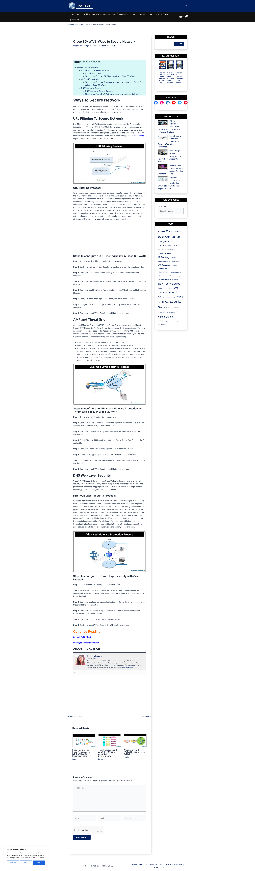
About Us (143, 864)
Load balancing (163, 269)
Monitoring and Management (169, 272)
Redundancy (162, 297)
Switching (170, 312)
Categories (162, 206)
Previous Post (75, 717)
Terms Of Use (165, 864)
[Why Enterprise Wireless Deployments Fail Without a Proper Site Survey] (163, 152)
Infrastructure (171, 249)
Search (179, 44)
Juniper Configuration (164, 261)
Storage (161, 312)
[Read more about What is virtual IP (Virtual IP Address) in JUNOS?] (135, 740)
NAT (169, 276)
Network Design (176, 276)
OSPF (175, 288)
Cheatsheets (122, 14)
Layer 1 (175, 265)
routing (179, 296)
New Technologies (169, 283)
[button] (186, 6)
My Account (74, 20)
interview (162, 253)
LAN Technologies (165, 265)
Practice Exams (138, 14)
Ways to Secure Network (87, 67)
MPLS (159, 276)
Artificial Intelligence (92, 14)
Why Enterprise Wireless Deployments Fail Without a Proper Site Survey (170, 156)
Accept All (39, 863)
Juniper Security (175, 261)
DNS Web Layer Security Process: (99, 91)
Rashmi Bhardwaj (127, 667)
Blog (77, 14)
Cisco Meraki (177, 231)
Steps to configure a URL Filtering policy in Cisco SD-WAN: (110, 76)
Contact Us (159, 867)
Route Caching (171, 297)
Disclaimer (153, 864)
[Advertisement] (109, 55)
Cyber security (165, 245)
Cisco (169, 231)
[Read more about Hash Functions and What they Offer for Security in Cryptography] (109, 740)
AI (159, 231)
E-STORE (165, 14)
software (174, 307)
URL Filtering (138, 136)
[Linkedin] (75, 672)
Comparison (173, 236)
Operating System (165, 288)
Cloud (161, 237)
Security (75, 759)
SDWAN (165, 302)
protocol (172, 292)
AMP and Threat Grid (90, 79)
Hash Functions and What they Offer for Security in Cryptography (107, 753)
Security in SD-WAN (82, 637)
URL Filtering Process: (94, 73)
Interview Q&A (109, 14)
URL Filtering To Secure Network (95, 70)
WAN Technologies (174, 321)
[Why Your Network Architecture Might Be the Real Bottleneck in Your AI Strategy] (163, 122)
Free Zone (153, 14)
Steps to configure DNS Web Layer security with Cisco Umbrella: (112, 94)
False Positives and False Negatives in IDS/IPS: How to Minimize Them (81, 753)
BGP (163, 231)
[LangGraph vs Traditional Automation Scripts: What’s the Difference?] (163, 137)
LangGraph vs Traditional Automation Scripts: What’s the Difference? (169, 141)
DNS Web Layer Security (91, 88)
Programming (162, 292)
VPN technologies (163, 321)
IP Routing (163, 257)
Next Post (146, 717)
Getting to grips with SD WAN (86, 643)
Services (163, 307)
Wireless (161, 324)
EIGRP (175, 246)
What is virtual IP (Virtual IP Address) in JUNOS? (134, 752)
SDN (159, 302)
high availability (162, 249)
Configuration (164, 241)
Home (71, 14)
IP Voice (173, 257)
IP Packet (169, 253)
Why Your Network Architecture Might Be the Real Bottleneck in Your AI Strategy (170, 126)
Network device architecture (168, 279)
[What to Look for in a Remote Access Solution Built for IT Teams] (163, 167)
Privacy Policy (178, 864)
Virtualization (165, 316)
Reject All (26, 863)
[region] (26, 856)
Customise (13, 863)
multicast (164, 276)
